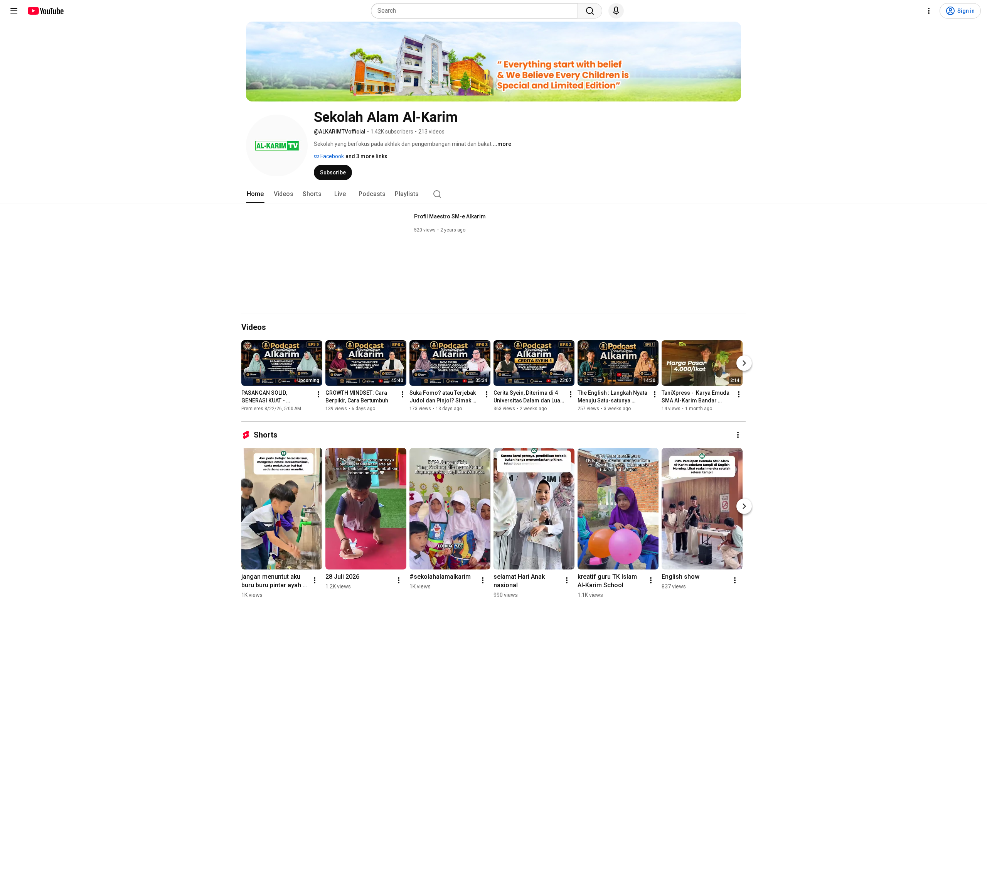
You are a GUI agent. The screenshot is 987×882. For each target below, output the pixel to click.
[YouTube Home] (45, 11)
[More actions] (318, 394)
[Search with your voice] (616, 11)
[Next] (744, 363)
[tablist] (493, 194)
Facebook (331, 156)
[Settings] (928, 10)
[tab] (255, 194)
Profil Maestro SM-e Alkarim (450, 216)
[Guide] (14, 10)
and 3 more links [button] (366, 156)
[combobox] (476, 10)
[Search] (590, 11)
